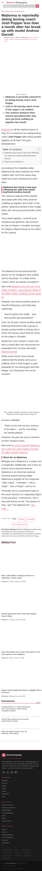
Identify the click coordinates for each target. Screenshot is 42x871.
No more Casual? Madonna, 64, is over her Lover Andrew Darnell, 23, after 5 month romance (20, 449)
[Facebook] (3, 772)
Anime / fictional (6, 821)
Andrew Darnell (9, 351)
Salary (4, 815)
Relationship (18, 39)
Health (4, 818)
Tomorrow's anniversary (8, 807)
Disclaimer (19, 868)
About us (4, 829)
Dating (12, 39)
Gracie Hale (32, 37)
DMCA (13, 868)
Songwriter (30, 519)
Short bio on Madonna (13, 162)
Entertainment (19, 11)
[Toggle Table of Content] (37, 149)
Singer (21, 519)
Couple (6, 39)
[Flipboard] (16, 772)
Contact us (5, 840)
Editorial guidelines (7, 835)
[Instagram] (11, 772)
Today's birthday (6, 810)
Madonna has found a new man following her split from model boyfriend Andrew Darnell (21, 156)
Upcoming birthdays (7, 813)
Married (16, 2)
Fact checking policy (8, 837)
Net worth (4, 783)
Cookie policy (6, 842)
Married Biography (7, 11)
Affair (3, 796)
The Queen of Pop (20, 524)
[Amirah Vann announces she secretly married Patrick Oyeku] (36, 722)
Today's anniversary (7, 805)
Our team (4, 832)
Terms (8, 868)
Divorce (4, 791)
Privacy (4, 868)
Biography (5, 780)
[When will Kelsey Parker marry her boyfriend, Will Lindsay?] (36, 735)
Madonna (6, 129)
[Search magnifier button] (37, 6)
